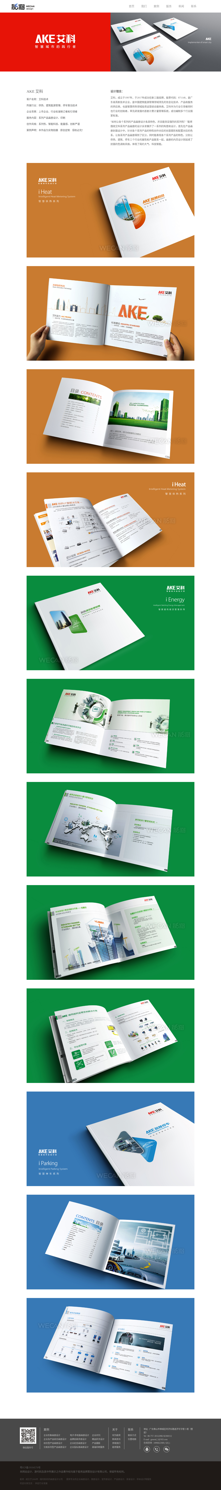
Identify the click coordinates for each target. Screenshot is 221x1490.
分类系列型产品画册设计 (55, 1447)
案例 (156, 6)
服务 (169, 6)
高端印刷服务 (98, 1447)
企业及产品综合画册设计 (55, 1439)
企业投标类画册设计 (79, 1447)
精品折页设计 (98, 1439)
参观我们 (116, 1443)
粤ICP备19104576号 (30, 1467)
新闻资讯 (116, 1439)
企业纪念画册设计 (78, 1443)
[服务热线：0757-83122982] (156, 1449)
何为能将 (116, 1435)
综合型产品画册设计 (53, 1443)
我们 (144, 6)
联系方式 (132, 1435)
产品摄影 (96, 1443)
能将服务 (116, 1447)
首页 (131, 6)
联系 (193, 6)
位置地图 (132, 1439)
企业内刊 (96, 1435)
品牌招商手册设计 (78, 1439)
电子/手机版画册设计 (79, 1435)
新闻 (181, 6)
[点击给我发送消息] (147, 1449)
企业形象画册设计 (52, 1435)
